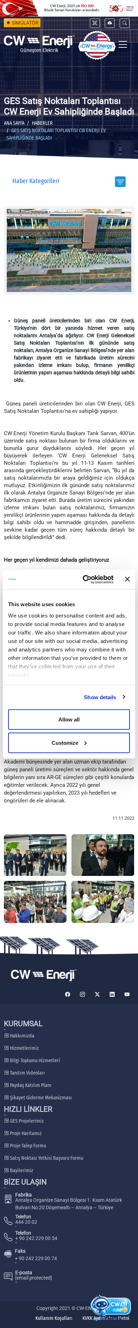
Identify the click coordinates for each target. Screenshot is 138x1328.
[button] (125, 23)
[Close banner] (127, 579)
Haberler (42, 123)
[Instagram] (82, 994)
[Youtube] (127, 994)
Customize (65, 742)
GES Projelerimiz (26, 1121)
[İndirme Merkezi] (110, 23)
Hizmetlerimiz (24, 1048)
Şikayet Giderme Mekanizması (40, 1098)
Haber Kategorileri (35, 181)
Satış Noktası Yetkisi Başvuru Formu (46, 1158)
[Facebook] (67, 994)
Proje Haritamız (25, 1133)
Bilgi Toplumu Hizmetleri (34, 1061)
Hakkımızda (21, 1036)
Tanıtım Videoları (27, 1073)
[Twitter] (97, 994)
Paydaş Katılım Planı (30, 1085)
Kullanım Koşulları (54, 1318)
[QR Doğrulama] (95, 23)
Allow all (69, 719)
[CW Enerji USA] (97, 45)
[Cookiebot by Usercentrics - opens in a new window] (85, 579)
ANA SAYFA (14, 123)
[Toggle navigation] (122, 45)
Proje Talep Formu (27, 1146)
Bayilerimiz (21, 1171)
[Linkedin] (112, 994)
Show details (100, 697)
